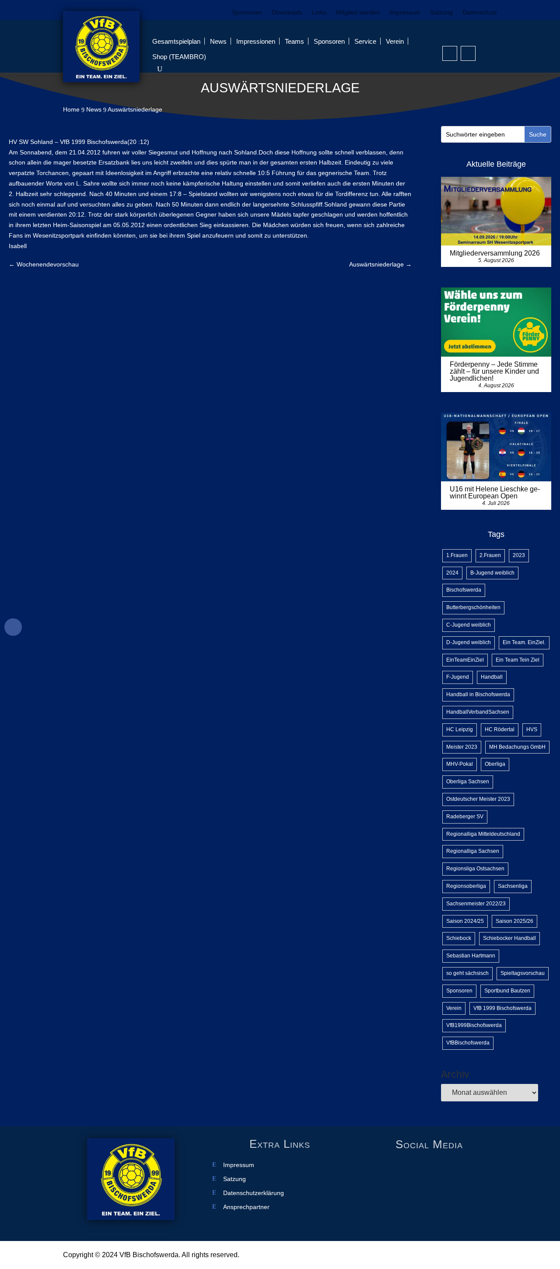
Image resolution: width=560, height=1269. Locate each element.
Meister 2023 (461, 747)
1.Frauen (457, 555)
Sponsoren (247, 12)
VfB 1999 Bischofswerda (502, 1008)
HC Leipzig (459, 729)
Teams (294, 41)
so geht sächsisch (467, 973)
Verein (395, 41)
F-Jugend (457, 677)
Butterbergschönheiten (473, 607)
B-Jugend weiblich (492, 573)
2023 (519, 555)
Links (319, 12)
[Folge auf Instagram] (468, 53)
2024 (452, 573)
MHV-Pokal (459, 764)
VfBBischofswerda (468, 1043)
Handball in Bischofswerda (478, 694)
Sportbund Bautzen (507, 991)
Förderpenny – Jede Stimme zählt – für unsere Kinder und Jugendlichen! (494, 371)
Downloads (287, 12)
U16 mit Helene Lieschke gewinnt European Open (495, 492)
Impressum (404, 12)
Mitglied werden (358, 12)
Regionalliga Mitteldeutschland (483, 834)
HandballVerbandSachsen (477, 712)
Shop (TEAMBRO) (179, 56)
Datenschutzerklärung (253, 1193)
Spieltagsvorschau (522, 973)
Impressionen (255, 41)
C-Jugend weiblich (468, 625)
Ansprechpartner (246, 1207)
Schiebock (458, 938)
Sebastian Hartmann (470, 956)
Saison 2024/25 (465, 921)
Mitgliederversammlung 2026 (495, 253)
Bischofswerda (463, 590)
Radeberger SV (464, 816)
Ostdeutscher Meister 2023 (478, 799)
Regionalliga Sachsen (472, 851)
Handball (492, 677)
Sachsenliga (513, 886)
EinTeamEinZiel (465, 660)
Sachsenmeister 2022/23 (476, 904)
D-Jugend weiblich (468, 642)
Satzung (441, 12)
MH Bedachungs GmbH (517, 747)
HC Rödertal (499, 729)
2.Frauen (490, 555)
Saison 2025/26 (514, 921)
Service (365, 41)
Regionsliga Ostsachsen (475, 869)
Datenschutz (479, 12)
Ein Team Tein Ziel (517, 660)
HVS (531, 729)
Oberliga (495, 764)
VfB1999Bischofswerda (474, 1025)
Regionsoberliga (466, 886)
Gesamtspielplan (176, 41)
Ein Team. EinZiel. (524, 642)
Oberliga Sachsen (467, 781)
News (218, 41)
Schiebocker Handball (509, 938)
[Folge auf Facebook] (449, 53)
